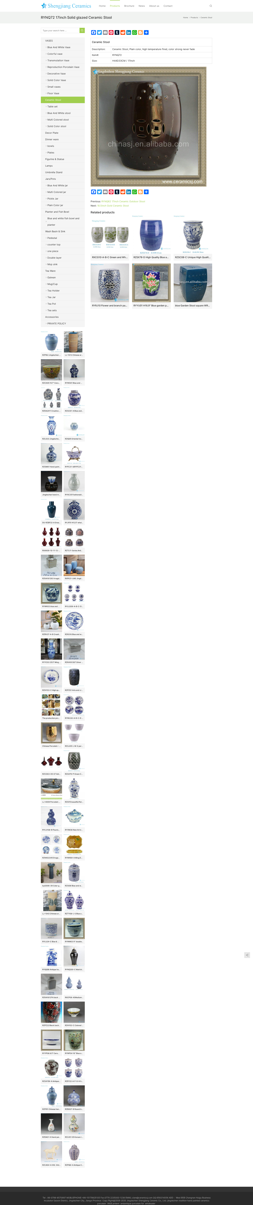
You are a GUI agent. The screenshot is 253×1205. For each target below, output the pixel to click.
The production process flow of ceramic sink (51, 718)
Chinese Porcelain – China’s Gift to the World (51, 746)
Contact (168, 5)
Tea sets (52, 310)
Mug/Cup (52, 284)
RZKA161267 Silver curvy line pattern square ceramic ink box (74, 662)
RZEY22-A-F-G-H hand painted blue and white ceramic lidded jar (74, 1081)
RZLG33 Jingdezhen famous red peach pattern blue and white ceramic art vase (51, 439)
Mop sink (52, 264)
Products (115, 5)
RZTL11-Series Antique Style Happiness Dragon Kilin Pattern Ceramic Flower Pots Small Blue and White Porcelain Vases (74, 550)
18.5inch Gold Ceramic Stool (113, 205)
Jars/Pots (50, 178)
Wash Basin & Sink (55, 231)
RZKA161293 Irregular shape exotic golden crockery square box (51, 578)
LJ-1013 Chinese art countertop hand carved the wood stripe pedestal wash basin (74, 355)
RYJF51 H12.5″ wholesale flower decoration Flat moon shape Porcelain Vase (74, 522)
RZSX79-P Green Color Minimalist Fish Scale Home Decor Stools (74, 774)
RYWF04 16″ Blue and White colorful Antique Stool (74, 1053)
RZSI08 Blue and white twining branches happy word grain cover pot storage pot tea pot (74, 886)
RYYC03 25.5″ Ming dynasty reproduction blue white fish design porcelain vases (51, 662)
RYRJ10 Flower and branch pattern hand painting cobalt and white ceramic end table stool (110, 305)
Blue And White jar (57, 185)
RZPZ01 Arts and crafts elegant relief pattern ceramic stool (74, 690)
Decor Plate (51, 132)
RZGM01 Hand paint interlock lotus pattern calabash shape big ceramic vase (51, 467)
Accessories (52, 316)
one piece (52, 251)
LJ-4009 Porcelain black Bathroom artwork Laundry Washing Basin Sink (51, 802)
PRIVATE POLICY (59, 323)
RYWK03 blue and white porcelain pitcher (51, 606)
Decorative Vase (56, 73)
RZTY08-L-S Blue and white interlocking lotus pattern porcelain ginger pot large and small (74, 914)
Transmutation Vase (58, 60)
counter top (53, 244)
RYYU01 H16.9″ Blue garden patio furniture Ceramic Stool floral (151, 305)
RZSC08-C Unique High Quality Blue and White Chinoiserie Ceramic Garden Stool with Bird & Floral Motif (193, 257)
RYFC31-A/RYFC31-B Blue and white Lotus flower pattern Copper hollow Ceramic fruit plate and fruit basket (74, 467)
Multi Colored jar (56, 192)
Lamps (49, 165)
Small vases (53, 86)
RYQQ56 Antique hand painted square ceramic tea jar (51, 969)
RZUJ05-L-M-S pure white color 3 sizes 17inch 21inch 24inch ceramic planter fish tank (74, 746)
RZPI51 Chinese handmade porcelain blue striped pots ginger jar (51, 1109)
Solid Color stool (56, 126)
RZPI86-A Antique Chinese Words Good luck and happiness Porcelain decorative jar (74, 1165)
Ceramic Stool (53, 99)
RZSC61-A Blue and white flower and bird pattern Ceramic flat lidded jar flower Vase (74, 411)
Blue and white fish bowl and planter (63, 221)
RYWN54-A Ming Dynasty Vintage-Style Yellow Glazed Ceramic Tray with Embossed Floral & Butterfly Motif (74, 858)
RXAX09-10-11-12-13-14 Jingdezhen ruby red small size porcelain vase (51, 550)
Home (102, 5)
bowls (50, 145)
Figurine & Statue (54, 159)
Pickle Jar (52, 198)
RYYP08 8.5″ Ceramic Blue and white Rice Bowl (51, 1053)
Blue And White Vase (58, 47)
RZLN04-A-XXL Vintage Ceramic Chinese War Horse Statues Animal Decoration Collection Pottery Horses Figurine (51, 1165)
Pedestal (52, 237)
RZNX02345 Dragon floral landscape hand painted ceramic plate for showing (51, 858)
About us (154, 5)
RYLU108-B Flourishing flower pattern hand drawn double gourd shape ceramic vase (51, 830)
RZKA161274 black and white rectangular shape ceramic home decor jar (51, 997)
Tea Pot (51, 303)
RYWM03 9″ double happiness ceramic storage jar (74, 941)
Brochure (129, 5)
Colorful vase (54, 53)
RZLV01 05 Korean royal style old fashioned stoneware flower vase (74, 1137)
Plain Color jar (55, 205)
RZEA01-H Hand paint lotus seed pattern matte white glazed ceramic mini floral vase (51, 1137)
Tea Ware (50, 270)
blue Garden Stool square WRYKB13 (193, 305)
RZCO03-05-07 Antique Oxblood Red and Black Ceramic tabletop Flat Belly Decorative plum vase (51, 774)
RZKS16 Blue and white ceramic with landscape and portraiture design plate (74, 634)
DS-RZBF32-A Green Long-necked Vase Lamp (51, 522)
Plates (50, 152)
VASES (49, 40)
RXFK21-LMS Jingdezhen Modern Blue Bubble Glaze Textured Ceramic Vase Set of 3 (74, 578)
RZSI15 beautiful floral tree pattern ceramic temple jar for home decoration (74, 802)
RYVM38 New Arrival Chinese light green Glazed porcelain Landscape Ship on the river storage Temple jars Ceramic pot (74, 830)
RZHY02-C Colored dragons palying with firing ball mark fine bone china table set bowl (74, 1025)
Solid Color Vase (56, 80)
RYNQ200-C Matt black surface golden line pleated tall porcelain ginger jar (74, 969)
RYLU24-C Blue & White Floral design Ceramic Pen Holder (51, 941)
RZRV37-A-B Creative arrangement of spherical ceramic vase (51, 634)
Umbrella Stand (53, 172)
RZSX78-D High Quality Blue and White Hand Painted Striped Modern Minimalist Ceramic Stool (151, 257)
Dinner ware (52, 139)
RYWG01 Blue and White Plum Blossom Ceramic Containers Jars (74, 383)
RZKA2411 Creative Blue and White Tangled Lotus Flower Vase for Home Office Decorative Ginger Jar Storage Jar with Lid (51, 411)
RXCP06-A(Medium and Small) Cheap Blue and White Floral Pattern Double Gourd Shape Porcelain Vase (74, 997)
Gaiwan (51, 277)
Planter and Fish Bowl (57, 211)
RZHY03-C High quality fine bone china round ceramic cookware (51, 690)
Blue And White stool (59, 113)
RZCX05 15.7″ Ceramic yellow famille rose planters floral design (51, 383)
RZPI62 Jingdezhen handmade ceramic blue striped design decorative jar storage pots (51, 355)
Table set (52, 106)
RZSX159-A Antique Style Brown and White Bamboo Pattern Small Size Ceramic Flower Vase (51, 1081)
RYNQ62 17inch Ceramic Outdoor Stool (123, 201)
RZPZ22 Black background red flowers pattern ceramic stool (51, 1025)
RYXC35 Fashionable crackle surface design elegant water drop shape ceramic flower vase (74, 495)
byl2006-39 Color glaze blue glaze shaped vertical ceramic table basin (51, 886)
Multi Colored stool (58, 119)
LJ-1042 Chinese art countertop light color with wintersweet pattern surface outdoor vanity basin (51, 914)
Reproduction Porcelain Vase (63, 67)
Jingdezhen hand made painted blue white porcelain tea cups (51, 495)
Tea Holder (53, 290)
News (142, 5)
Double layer (54, 257)
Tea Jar (51, 297)
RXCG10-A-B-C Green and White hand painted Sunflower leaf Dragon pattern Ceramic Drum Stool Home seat (110, 257)
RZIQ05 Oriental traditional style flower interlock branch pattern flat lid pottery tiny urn (74, 439)
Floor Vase (53, 93)
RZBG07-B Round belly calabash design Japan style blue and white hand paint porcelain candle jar (74, 1109)
